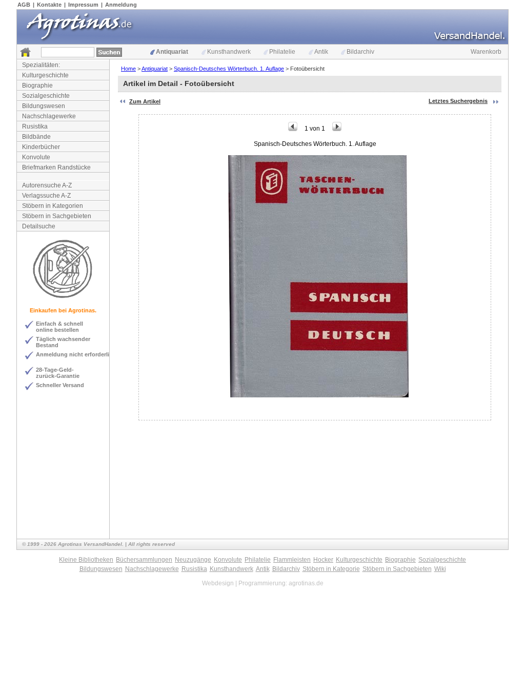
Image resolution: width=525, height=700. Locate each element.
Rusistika (35, 126)
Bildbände (36, 136)
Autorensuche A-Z (47, 185)
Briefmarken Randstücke (56, 167)
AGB (23, 5)
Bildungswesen (43, 106)
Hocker (323, 559)
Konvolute (36, 157)
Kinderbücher (41, 147)
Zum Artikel (144, 101)
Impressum (83, 5)
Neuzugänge (193, 559)
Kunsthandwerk (229, 51)
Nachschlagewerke (49, 116)
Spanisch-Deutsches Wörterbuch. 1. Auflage (229, 69)
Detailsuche (38, 226)
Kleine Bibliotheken (86, 559)
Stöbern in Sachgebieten (56, 216)
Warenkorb (486, 51)
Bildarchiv (360, 51)
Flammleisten (292, 559)
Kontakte (49, 5)
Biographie (37, 85)
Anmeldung (121, 5)
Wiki (440, 568)
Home (128, 69)
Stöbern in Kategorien (52, 205)
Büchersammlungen (144, 559)
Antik (321, 51)
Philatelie (282, 51)
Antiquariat (172, 51)
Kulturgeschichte (45, 75)
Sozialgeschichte (46, 95)
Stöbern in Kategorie (331, 568)
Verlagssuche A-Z (46, 195)
